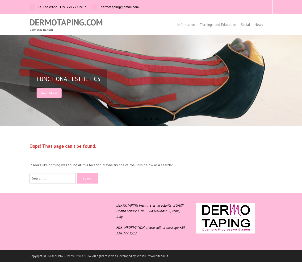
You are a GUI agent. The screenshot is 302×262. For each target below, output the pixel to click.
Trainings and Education (218, 24)
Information (186, 24)
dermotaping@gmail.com (119, 7)
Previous (4, 80)
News (259, 24)
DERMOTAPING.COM (66, 22)
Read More (49, 93)
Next (297, 80)
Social (245, 24)
